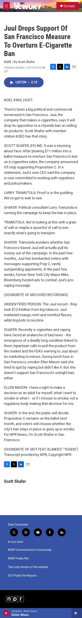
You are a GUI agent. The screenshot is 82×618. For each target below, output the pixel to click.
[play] (6, 613)
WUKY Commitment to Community (30, 549)
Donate (69, 6)
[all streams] (76, 613)
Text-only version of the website (28, 567)
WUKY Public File (18, 558)
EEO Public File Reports (22, 575)
